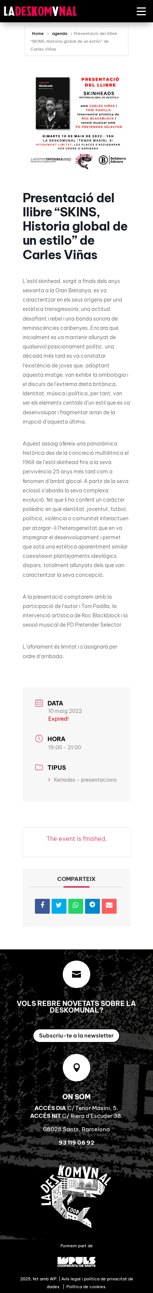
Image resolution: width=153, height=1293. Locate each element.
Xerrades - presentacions (85, 779)
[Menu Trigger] (141, 11)
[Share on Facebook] (42, 906)
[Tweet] (59, 906)
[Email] (109, 906)
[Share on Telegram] (92, 906)
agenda (59, 33)
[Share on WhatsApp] (75, 906)
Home (38, 33)
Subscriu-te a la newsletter (76, 1035)
